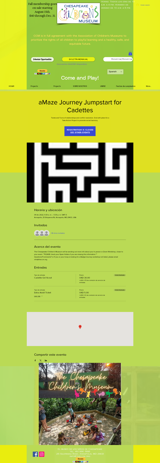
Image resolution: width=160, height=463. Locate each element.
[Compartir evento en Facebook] (35, 360)
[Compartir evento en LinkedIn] (46, 360)
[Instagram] (41, 454)
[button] (130, 53)
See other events (80, 132)
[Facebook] (35, 454)
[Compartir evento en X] (41, 360)
